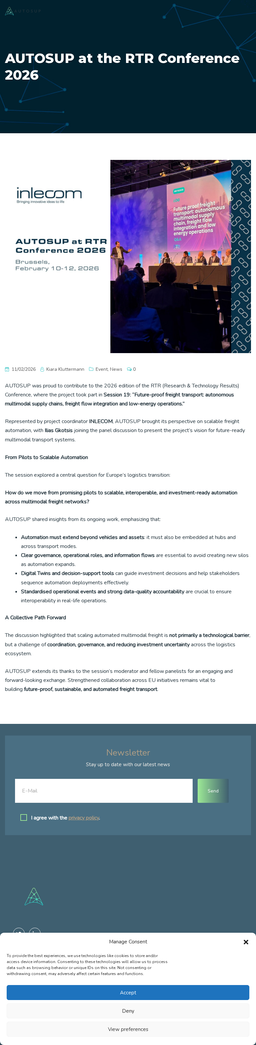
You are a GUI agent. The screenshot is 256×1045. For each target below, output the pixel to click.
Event (102, 369)
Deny (128, 1011)
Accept (128, 992)
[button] (246, 941)
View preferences (128, 1029)
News (116, 369)
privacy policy (84, 817)
